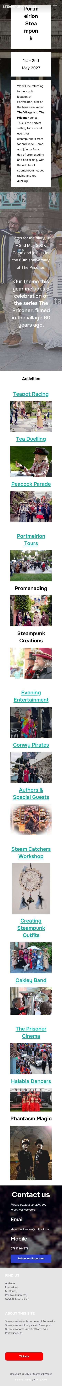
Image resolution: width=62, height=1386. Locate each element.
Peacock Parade (31, 484)
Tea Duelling (31, 439)
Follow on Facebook (31, 1258)
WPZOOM (41, 1379)
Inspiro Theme (23, 1379)
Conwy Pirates (31, 745)
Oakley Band (31, 980)
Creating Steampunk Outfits (31, 928)
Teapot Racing (31, 394)
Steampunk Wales (19, 7)
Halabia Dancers (31, 1081)
